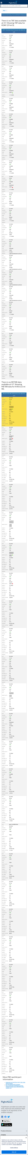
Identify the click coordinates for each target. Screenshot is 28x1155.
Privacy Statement (17, 1144)
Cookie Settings (14, 1147)
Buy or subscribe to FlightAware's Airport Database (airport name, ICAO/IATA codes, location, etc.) (15, 1087)
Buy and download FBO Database (13, 1084)
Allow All (14, 1152)
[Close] (26, 1137)
